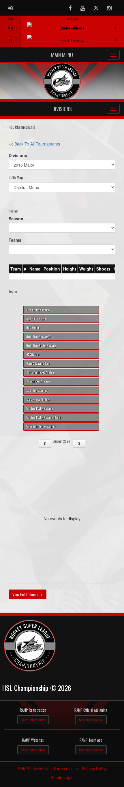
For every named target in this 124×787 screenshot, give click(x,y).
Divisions (62, 109)
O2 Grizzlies (33, 355)
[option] (62, 31)
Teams (15, 240)
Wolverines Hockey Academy (40, 426)
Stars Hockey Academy (38, 400)
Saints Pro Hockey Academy (40, 372)
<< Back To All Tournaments (34, 144)
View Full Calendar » (27, 594)
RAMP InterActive (34, 768)
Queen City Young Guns (38, 363)
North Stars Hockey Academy (41, 346)
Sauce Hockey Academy (38, 381)
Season (16, 218)
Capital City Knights (36, 319)
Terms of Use (65, 768)
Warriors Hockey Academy (39, 408)
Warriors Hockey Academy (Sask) (43, 417)
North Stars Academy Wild (39, 337)
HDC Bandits (33, 328)
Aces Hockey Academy (37, 310)
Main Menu (62, 55)
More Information (33, 719)
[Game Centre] (62, 36)
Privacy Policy (94, 768)
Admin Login (62, 777)
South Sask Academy (36, 391)
